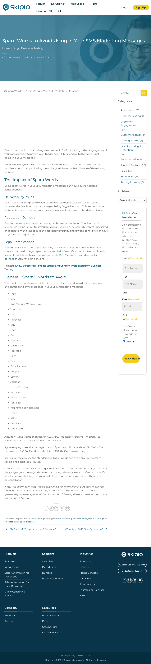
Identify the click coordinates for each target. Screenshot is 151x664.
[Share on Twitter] (51, 508)
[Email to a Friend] (56, 508)
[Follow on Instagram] (129, 580)
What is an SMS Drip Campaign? (84, 529)
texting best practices (24, 522)
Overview (47, 561)
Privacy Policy (68, 656)
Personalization (130, 159)
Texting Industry (130, 182)
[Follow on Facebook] (124, 580)
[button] (59, 11)
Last (125, 292)
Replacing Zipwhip (53, 578)
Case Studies (49, 627)
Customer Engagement (129, 123)
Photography (87, 584)
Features (9, 561)
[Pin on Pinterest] (62, 508)
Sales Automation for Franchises (16, 574)
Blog (16, 48)
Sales (124, 171)
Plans (93, 3)
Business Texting (32, 48)
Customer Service (131, 134)
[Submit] (144, 93)
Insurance (86, 578)
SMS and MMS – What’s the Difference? (32, 529)
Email (130, 299)
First (125, 277)
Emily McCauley (45, 57)
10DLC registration (70, 255)
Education (86, 561)
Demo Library (50, 632)
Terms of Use (83, 656)
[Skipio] (16, 7)
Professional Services (92, 590)
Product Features (131, 165)
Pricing (8, 621)
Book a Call (44, 11)
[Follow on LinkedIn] (134, 580)
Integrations (11, 567)
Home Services (89, 572)
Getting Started (130, 140)
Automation (128, 110)
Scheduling (127, 176)
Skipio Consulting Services (14, 593)
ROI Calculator (50, 615)
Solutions (57, 3)
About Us (9, 615)
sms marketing (80, 519)
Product (39, 3)
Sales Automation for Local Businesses (16, 584)
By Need (47, 572)
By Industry (49, 567)
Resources (77, 3)
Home (6, 48)
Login (125, 7)
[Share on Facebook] (46, 508)
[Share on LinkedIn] (67, 508)
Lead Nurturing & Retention (131, 148)
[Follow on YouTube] (140, 580)
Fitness (84, 567)
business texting (64, 519)
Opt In (130, 341)
